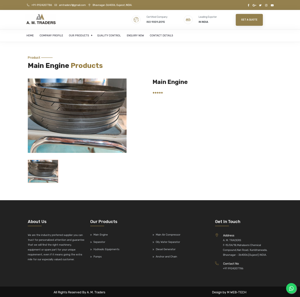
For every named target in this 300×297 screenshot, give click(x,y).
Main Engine (100, 234)
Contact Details (161, 35)
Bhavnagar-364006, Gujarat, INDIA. (112, 5)
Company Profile (51, 35)
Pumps (97, 256)
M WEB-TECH (236, 292)
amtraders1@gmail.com (72, 5)
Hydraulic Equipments (106, 249)
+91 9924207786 (233, 268)
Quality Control (109, 35)
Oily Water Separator (168, 242)
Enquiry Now (135, 35)
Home (30, 35)
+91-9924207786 (41, 5)
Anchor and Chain (166, 256)
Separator (99, 242)
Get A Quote (249, 19)
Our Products (79, 35)
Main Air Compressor (168, 234)
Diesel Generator (166, 249)
